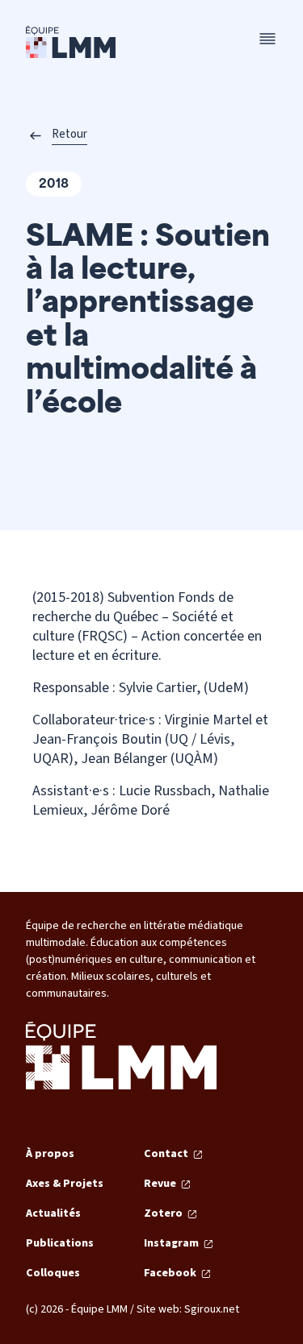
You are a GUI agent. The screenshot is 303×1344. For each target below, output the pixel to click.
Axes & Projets (64, 1184)
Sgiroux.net (211, 1309)
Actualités (53, 1213)
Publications (60, 1243)
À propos (50, 1154)
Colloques (53, 1273)
